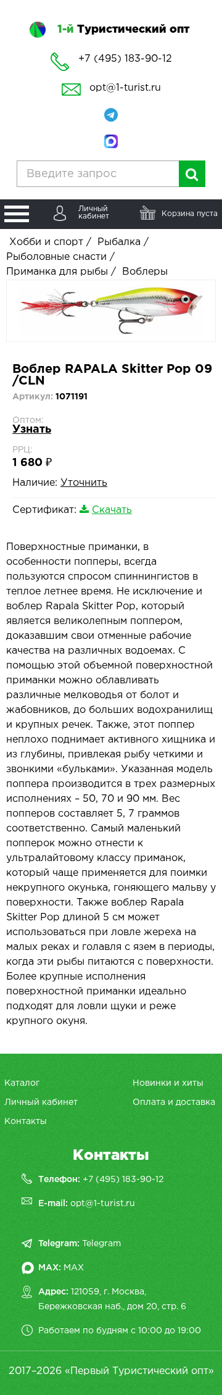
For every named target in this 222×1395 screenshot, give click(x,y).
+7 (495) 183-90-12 (123, 1179)
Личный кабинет (41, 1102)
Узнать (31, 430)
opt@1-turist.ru (125, 88)
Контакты (25, 1121)
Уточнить (83, 483)
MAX (74, 1268)
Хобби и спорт (46, 242)
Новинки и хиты (168, 1083)
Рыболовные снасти (56, 257)
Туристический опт (123, 30)
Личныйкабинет (93, 213)
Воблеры (145, 272)
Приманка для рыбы (57, 272)
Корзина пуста (190, 213)
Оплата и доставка (174, 1102)
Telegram (101, 1243)
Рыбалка (119, 242)
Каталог (21, 1083)
